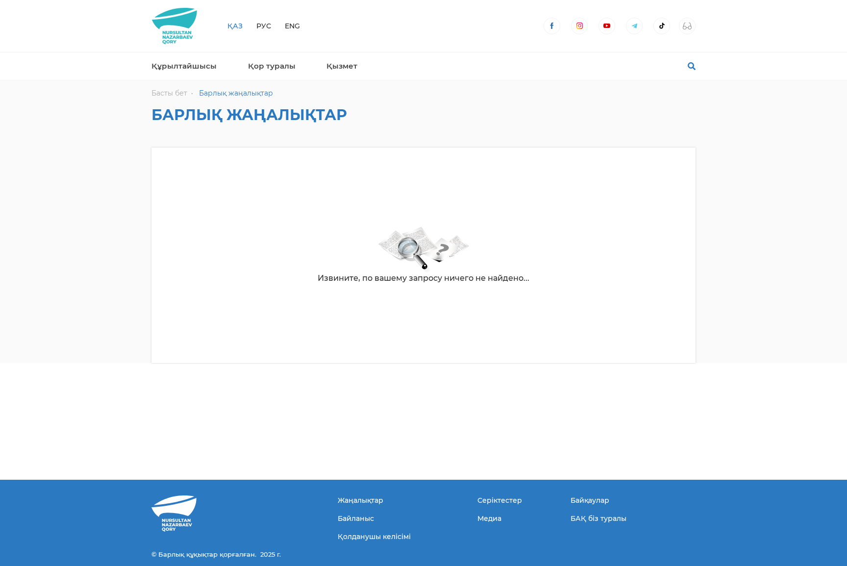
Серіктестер (499, 500)
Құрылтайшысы (184, 66)
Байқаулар (590, 500)
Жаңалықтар (360, 500)
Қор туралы (272, 66)
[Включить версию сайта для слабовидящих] (687, 26)
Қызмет (341, 66)
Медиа (489, 518)
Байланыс (356, 518)
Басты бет (169, 93)
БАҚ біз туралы (598, 518)
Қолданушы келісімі (374, 536)
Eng (292, 26)
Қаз (235, 26)
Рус (263, 26)
